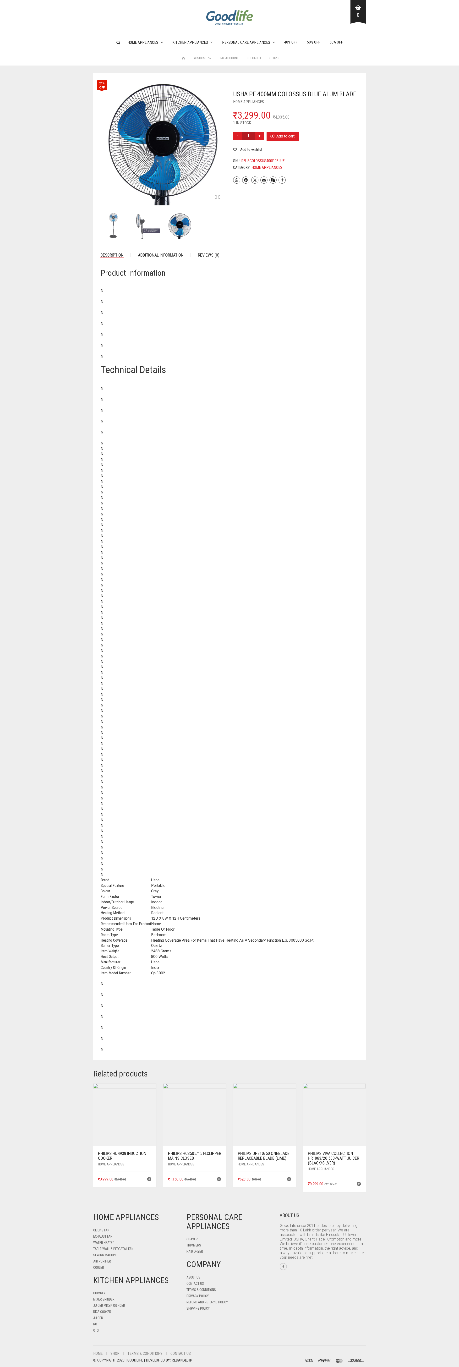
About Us (193, 1277)
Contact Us (195, 1283)
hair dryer (194, 1251)
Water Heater (104, 1243)
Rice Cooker (102, 1312)
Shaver (192, 1239)
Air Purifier (102, 1261)
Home (98, 1353)
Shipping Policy (198, 1308)
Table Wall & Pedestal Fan (113, 1249)
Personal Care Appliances (246, 42)
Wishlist (201, 58)
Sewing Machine (105, 1255)
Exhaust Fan (102, 1236)
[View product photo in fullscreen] (217, 197)
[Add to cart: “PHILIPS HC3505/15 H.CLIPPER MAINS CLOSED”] (219, 1180)
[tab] (115, 255)
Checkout (254, 58)
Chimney (99, 1293)
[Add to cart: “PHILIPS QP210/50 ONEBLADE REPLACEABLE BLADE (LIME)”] (289, 1180)
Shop (115, 1353)
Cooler (98, 1267)
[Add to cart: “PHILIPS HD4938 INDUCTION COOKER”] (149, 1180)
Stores (274, 58)
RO (95, 1324)
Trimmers (193, 1245)
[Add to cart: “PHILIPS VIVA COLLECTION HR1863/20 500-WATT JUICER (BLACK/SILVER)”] (359, 1184)
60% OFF (336, 42)
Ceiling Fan (101, 1230)
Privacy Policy (197, 1296)
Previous (103, 137)
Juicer (98, 1318)
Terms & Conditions (201, 1290)
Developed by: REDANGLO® (169, 1360)
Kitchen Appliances (190, 42)
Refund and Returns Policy (207, 1302)
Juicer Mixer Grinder (109, 1305)
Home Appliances (142, 42)
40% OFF (290, 42)
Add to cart (285, 136)
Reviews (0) (208, 255)
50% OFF (313, 42)
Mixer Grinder (104, 1299)
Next (223, 137)
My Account (229, 58)
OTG (96, 1330)
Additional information (161, 255)
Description (112, 255)
